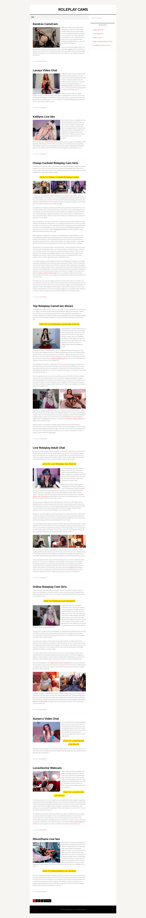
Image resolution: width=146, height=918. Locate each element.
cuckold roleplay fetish (50, 142)
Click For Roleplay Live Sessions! (59, 601)
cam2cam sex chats (67, 41)
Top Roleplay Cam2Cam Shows (53, 306)
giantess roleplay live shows (60, 358)
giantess (70, 49)
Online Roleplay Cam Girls (50, 586)
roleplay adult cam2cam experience (60, 663)
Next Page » (47, 901)
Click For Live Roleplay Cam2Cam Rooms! (59, 324)
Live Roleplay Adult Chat (49, 447)
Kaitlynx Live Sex (44, 116)
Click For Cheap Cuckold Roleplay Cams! (59, 177)
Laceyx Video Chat (45, 70)
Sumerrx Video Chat (46, 718)
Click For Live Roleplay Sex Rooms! (59, 464)
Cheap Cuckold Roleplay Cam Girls (55, 163)
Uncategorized (43, 61)
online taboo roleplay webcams (74, 418)
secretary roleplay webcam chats (47, 273)
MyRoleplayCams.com (60, 229)
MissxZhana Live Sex (46, 839)
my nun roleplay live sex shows (73, 567)
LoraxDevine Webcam (47, 767)
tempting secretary (66, 85)
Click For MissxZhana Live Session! (59, 871)
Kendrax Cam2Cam (45, 24)
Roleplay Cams (73, 9)
